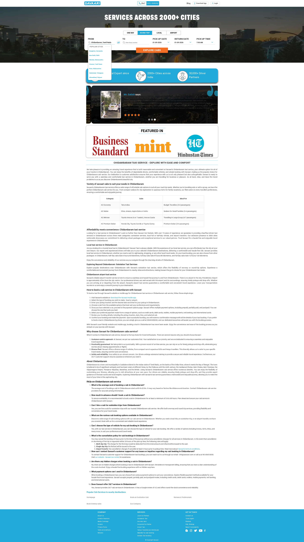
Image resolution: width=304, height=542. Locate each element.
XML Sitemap (189, 524)
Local (159, 33)
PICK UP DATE (160, 39)
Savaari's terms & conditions (189, 449)
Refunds (100, 533)
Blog (188, 3)
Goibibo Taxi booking (144, 536)
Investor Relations (104, 518)
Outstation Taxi (142, 518)
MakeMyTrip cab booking (145, 533)
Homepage (91, 497)
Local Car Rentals (143, 516)
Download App (201, 3)
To (123, 39)
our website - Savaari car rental (107, 457)
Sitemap (188, 521)
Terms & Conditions (104, 530)
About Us (101, 516)
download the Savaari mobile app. (124, 298)
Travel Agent (189, 518)
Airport (173, 33)
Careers (100, 524)
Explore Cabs (152, 50)
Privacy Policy (102, 527)
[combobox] (206, 42)
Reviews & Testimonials (183, 497)
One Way (130, 33)
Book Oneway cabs (94, 504)
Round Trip (145, 33)
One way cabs (142, 521)
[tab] (149, 119)
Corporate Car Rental (144, 524)
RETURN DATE (182, 39)
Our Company (135, 504)
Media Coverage (103, 521)
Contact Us (189, 516)
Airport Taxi (141, 527)
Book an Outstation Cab (139, 497)
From (91, 39)
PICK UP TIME (203, 39)
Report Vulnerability (192, 527)
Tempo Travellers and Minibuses (148, 530)
